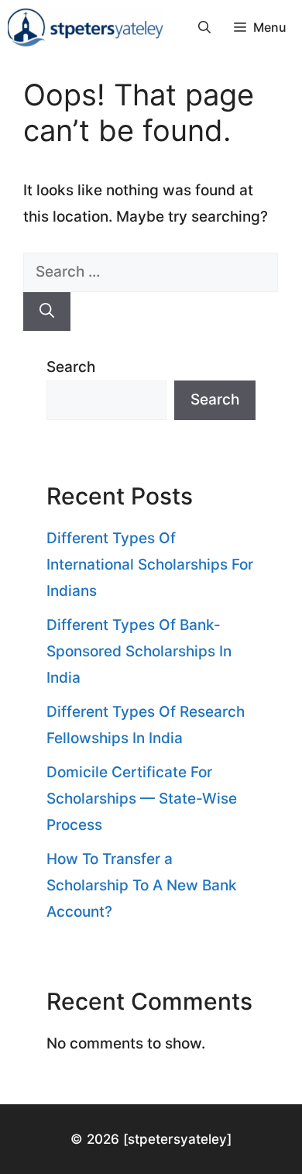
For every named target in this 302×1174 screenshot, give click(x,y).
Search (70, 367)
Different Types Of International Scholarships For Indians (149, 564)
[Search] (46, 312)
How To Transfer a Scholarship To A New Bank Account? (141, 885)
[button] (204, 27)
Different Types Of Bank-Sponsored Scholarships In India (139, 651)
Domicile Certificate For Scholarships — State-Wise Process (141, 798)
